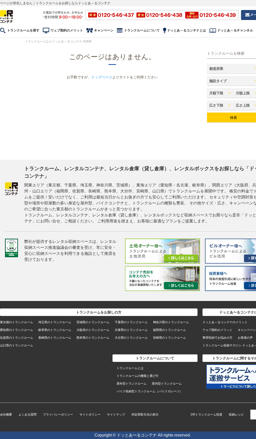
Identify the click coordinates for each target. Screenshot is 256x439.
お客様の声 (245, 337)
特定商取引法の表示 (145, 414)
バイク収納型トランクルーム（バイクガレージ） (149, 391)
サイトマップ (116, 414)
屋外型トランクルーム (131, 383)
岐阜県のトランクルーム (54, 330)
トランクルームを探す (23, 30)
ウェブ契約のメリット (66, 30)
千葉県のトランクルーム (131, 322)
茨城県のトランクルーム (93, 322)
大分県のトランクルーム (131, 337)
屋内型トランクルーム (167, 383)
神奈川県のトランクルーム (171, 322)
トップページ (101, 77)
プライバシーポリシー (58, 414)
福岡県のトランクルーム (169, 330)
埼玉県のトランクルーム (54, 322)
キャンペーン (104, 30)
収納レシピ (236, 414)
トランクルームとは (130, 368)
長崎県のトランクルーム (54, 337)
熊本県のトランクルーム (93, 337)
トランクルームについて (142, 30)
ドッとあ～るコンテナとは (186, 30)
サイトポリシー (90, 414)
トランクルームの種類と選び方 (137, 376)
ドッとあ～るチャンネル (235, 30)
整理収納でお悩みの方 (217, 337)
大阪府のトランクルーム (93, 330)
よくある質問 (27, 414)
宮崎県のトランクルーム (169, 337)
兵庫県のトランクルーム (131, 330)
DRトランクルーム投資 (206, 414)
